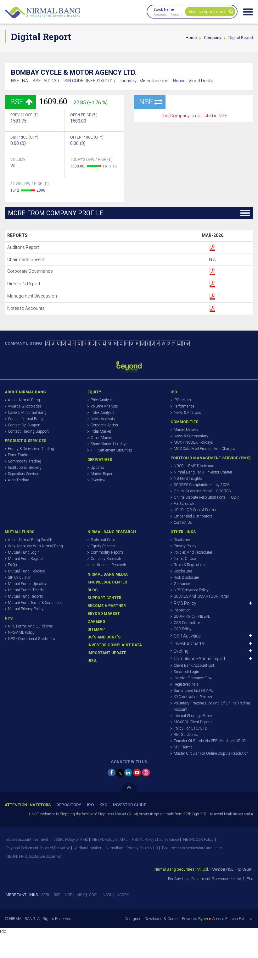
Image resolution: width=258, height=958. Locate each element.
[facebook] (111, 772)
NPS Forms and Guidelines (30, 626)
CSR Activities (187, 635)
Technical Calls (103, 540)
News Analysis (103, 419)
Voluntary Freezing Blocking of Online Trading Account (212, 706)
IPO (90, 804)
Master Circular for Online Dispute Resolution (211, 753)
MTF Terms (183, 747)
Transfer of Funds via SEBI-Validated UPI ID (210, 741)
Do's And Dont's (104, 637)
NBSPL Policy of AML (70, 839)
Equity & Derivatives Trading (31, 448)
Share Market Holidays (109, 444)
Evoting (181, 651)
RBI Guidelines (186, 734)
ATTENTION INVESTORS (28, 804)
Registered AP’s (186, 684)
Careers (96, 621)
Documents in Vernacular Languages (192, 848)
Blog (92, 590)
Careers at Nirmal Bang (27, 412)
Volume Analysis (104, 406)
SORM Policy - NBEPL (192, 616)
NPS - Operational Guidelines (31, 639)
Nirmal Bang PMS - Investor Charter (203, 472)
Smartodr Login (186, 672)
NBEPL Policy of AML (109, 839)
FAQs (12, 565)
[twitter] (120, 773)
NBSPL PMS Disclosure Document (34, 856)
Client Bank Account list (194, 665)
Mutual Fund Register (26, 558)
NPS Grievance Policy (191, 590)
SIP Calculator (19, 577)
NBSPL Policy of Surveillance (155, 839)
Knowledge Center (107, 582)
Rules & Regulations (190, 565)
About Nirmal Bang (24, 400)
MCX (80, 895)
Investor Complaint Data (114, 645)
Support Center (104, 598)
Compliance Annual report (199, 658)
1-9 (186, 343)
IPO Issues (182, 400)
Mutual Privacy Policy (25, 609)
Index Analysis (103, 412)
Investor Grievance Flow (193, 678)
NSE (68, 895)
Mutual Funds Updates (27, 584)
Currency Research (106, 558)
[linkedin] (128, 772)
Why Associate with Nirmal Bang (35, 546)
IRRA (92, 661)
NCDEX (122, 895)
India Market (101, 431)
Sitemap (96, 629)
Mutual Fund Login (24, 552)
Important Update (106, 653)
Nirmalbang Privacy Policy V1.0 (132, 848)
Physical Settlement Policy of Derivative (38, 848)
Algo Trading (18, 480)
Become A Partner (106, 606)
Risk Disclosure (186, 577)
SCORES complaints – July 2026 (201, 485)
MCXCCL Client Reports (193, 722)
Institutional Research (108, 565)
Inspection (182, 610)
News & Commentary (191, 436)
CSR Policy (183, 629)
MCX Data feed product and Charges (204, 448)
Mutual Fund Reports (25, 596)
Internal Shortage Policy (193, 716)
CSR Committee (187, 623)
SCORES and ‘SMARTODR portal (201, 596)
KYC (103, 804)
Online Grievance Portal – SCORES (202, 491)
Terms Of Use (185, 558)
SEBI (45, 895)
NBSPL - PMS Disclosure (194, 466)
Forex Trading (19, 455)
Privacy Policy (185, 546)
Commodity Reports (107, 552)
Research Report (168, 15)
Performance (184, 406)
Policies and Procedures (193, 552)
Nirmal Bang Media (107, 574)
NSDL (107, 895)
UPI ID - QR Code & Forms (195, 510)
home (191, 37)
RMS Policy (185, 603)
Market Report (102, 474)
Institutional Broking (25, 467)
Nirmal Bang (42, 12)
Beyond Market (103, 613)
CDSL (93, 895)
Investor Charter (189, 643)
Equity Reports (103, 546)
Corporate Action (104, 425)
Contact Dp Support (24, 425)
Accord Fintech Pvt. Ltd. (232, 918)
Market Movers (186, 430)
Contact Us (183, 522)
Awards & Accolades (24, 406)
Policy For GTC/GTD (190, 728)
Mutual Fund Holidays (26, 571)
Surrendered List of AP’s (193, 690)
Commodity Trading (24, 461)
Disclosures (183, 571)
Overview (98, 480)
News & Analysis (187, 412)
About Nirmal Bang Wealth (30, 540)
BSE (56, 895)
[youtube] (137, 772)
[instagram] (146, 772)
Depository (68, 804)
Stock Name (164, 10)
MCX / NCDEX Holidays (193, 442)
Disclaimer (182, 540)
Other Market (101, 437)
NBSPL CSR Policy (198, 839)
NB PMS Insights (188, 478)
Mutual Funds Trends (26, 590)
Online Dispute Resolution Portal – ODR (206, 497)
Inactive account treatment (26, 839)
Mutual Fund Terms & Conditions (35, 602)
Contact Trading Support (28, 431)
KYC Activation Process (193, 697)
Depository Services (23, 474)
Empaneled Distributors (193, 516)
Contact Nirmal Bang (25, 419)
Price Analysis (102, 400)
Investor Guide (129, 804)
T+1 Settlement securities (111, 450)
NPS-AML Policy (21, 632)
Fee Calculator (185, 503)
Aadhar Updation (88, 848)
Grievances (183, 584)
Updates (97, 467)
